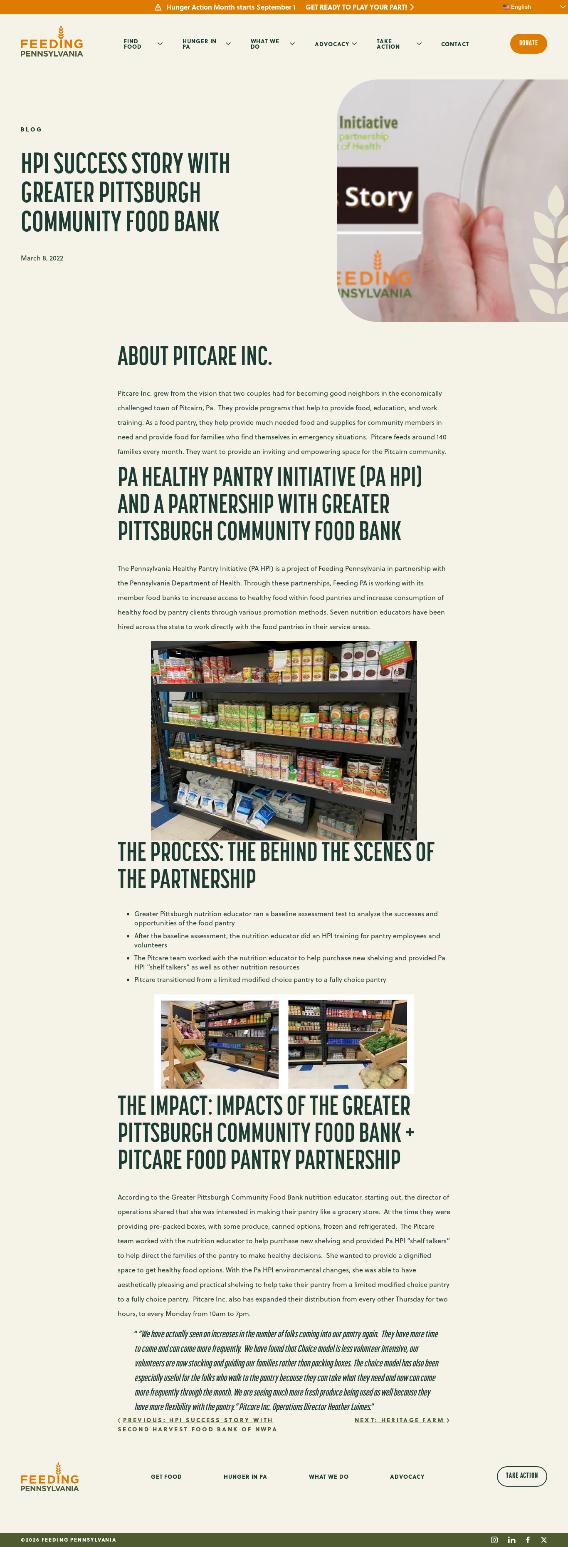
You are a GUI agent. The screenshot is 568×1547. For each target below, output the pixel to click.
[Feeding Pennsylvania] (52, 41)
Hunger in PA (200, 43)
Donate (528, 43)
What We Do (265, 43)
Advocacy (332, 44)
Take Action (388, 43)
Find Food (132, 43)
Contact (455, 44)
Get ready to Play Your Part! (356, 7)
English (520, 7)
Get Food (166, 1476)
